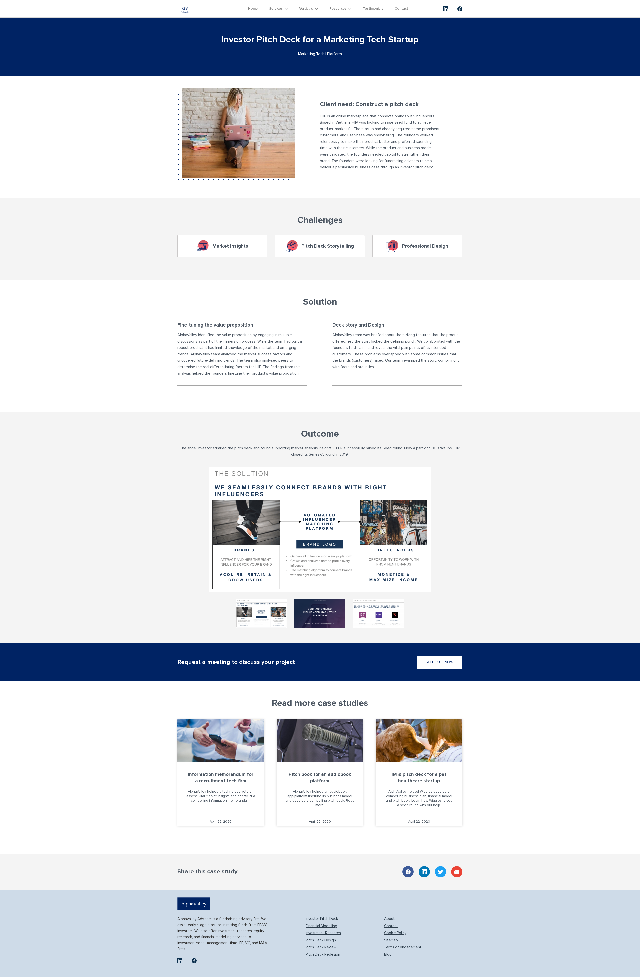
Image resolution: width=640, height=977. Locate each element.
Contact (401, 8)
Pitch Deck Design (321, 940)
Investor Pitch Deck (322, 918)
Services (276, 8)
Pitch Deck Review (321, 947)
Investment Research (323, 933)
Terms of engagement (403, 947)
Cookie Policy (395, 933)
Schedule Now (440, 662)
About (389, 918)
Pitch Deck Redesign (323, 954)
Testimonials (373, 8)
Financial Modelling (321, 926)
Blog (388, 954)
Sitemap (391, 940)
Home (253, 8)
